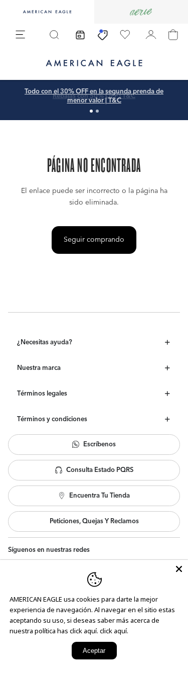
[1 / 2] (91, 111)
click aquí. (114, 630)
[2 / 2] (97, 111)
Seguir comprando (94, 239)
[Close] (179, 569)
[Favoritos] (125, 34)
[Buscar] (54, 34)
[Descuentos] (102, 34)
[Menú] (21, 34)
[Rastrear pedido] (80, 35)
